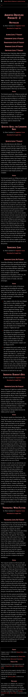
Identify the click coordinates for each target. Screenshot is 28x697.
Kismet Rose (20, 652)
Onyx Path (13, 693)
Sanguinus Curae (20, 25)
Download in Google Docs (14, 28)
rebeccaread (13, 659)
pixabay (20, 659)
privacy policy (12, 676)
